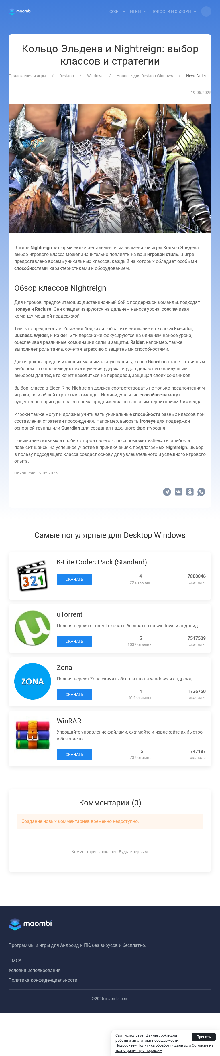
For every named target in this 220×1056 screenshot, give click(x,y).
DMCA (15, 960)
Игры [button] (135, 11)
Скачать (74, 579)
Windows (95, 75)
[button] (206, 11)
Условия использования (34, 970)
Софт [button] (114, 11)
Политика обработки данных (163, 1045)
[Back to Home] (20, 11)
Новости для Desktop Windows (145, 75)
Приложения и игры (27, 75)
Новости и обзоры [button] (171, 11)
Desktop (66, 75)
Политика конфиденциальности (43, 980)
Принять (204, 1037)
